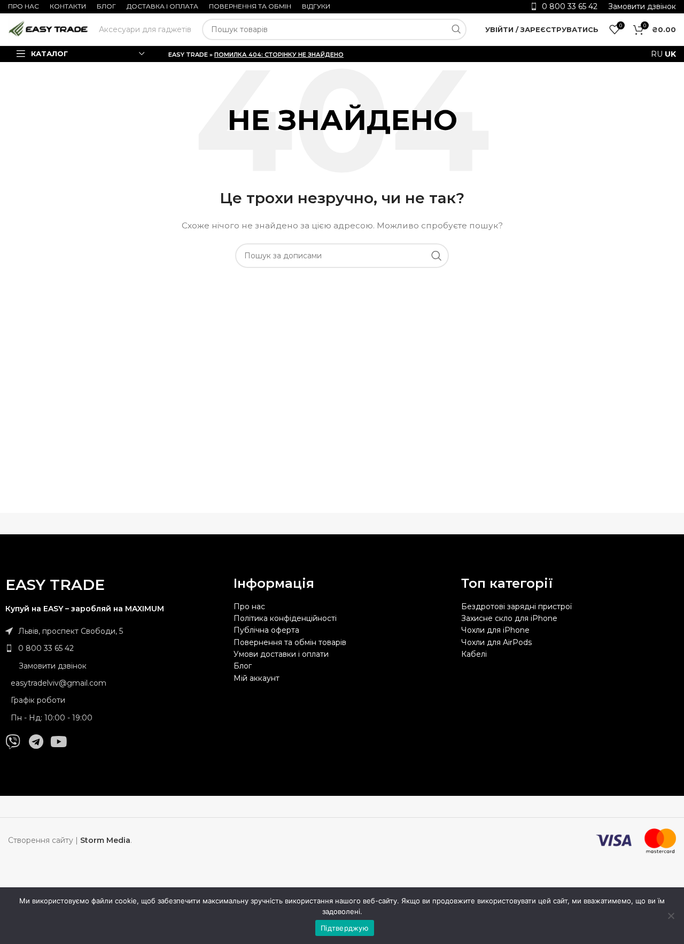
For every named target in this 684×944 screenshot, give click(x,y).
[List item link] (114, 648)
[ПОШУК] (456, 29)
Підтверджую (345, 928)
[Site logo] (48, 29)
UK (670, 54)
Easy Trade (188, 54)
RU (657, 54)
